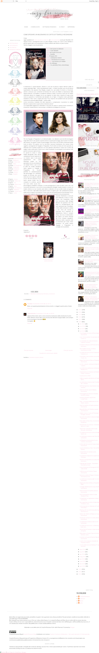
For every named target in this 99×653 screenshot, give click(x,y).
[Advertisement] (48, 277)
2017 (80, 319)
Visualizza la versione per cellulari (48, 353)
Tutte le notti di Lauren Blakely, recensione (88, 390)
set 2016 (82, 331)
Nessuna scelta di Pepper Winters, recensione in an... (89, 475)
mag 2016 (83, 556)
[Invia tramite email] (31, 291)
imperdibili (71, 27)
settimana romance (49, 27)
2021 (80, 309)
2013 (80, 574)
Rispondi (29, 308)
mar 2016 (83, 561)
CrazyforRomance (85, 596)
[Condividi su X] (34, 291)
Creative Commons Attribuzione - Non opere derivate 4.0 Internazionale (69, 634)
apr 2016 (82, 559)
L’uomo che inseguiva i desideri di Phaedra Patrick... (89, 541)
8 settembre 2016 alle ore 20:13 (42, 303)
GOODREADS (14, 45)
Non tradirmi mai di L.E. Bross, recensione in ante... (88, 349)
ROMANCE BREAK (15, 49)
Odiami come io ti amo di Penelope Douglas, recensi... (89, 413)
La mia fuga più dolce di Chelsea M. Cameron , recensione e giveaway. (91, 286)
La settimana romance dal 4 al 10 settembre (89, 522)
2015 (80, 569)
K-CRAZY (62, 27)
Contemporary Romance (42, 294)
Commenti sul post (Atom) (36, 357)
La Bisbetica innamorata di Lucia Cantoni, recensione (89, 440)
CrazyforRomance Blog (29, 634)
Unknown (82, 598)
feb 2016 (82, 563)
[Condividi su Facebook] (36, 291)
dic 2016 (82, 324)
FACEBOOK (13, 47)
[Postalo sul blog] (33, 291)
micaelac (29, 303)
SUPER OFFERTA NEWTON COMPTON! (87, 398)
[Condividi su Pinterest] (37, 291)
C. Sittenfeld (32, 294)
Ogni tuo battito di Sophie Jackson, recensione (89, 405)
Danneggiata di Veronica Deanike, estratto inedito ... (89, 394)
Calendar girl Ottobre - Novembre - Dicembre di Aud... (89, 464)
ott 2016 (82, 328)
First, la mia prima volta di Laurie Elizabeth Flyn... (88, 495)
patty (81, 603)
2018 (80, 317)
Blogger (72, 627)
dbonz (81, 601)
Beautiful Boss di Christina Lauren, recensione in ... (89, 409)
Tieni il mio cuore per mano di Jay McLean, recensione (88, 429)
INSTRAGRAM (14, 43)
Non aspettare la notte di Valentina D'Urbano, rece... (89, 502)
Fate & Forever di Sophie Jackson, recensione (89, 491)
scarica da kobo (48, 261)
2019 (80, 314)
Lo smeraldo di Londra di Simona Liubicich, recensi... (88, 341)
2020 (80, 312)
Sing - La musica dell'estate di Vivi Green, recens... (89, 402)
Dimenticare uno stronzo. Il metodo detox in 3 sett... (89, 425)
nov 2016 (83, 326)
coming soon (35, 27)
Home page (48, 350)
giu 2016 (82, 554)
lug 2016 (82, 551)
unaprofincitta (31, 313)
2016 (80, 321)
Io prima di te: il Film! (85, 375)
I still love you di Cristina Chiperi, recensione (88, 471)
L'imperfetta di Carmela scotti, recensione (88, 452)
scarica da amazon (48, 259)
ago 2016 (83, 549)
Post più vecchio (68, 350)
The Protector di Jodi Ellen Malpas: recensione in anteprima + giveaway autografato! (92, 224)
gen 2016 (83, 566)
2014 (80, 571)
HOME (26, 27)
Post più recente (28, 350)
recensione (52, 294)
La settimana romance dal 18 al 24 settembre (89, 437)
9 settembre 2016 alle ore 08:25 (45, 313)
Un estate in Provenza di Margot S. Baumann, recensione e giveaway (91, 236)
